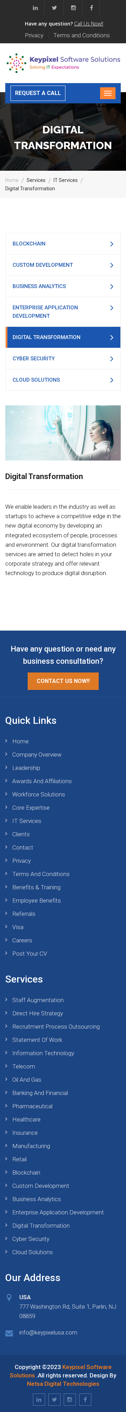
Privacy (34, 35)
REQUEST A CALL (38, 93)
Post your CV (29, 953)
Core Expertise (31, 807)
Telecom (23, 1066)
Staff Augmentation (38, 1000)
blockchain (29, 244)
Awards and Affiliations (42, 781)
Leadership (26, 767)
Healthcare (26, 1119)
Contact (22, 847)
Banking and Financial (40, 1092)
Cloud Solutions (36, 380)
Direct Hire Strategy (37, 1013)
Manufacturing (31, 1145)
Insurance (25, 1132)
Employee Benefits (36, 900)
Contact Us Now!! (63, 681)
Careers (22, 940)
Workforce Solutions (38, 794)
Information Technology (43, 1053)
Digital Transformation (46, 337)
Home (12, 180)
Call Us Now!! (88, 23)
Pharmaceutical (32, 1106)
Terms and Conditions (81, 35)
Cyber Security (34, 358)
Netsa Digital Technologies (63, 1383)
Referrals (23, 913)
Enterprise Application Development (45, 311)
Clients (21, 834)
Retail (19, 1159)
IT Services (26, 820)
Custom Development (43, 265)
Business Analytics (39, 286)
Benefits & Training (36, 887)
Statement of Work (37, 1039)
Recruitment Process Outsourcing (56, 1026)
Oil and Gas (26, 1079)
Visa (17, 927)
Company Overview (37, 754)
